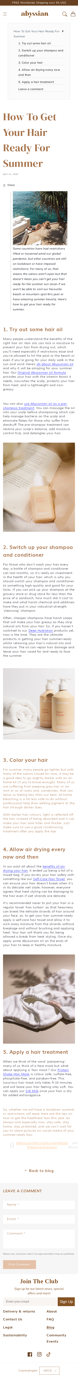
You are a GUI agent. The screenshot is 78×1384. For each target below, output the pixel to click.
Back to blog (41, 1170)
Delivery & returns (19, 1311)
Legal (8, 1327)
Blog (50, 1327)
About (52, 1311)
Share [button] (11, 185)
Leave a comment (30, 89)
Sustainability (15, 1334)
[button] (5, 14)
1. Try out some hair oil (34, 43)
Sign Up (66, 1302)
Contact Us (12, 1318)
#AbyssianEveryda (41, 1147)
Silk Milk (32, 1091)
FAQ (50, 1318)
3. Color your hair (30, 62)
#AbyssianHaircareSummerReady (42, 1143)
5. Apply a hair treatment (36, 82)
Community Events (56, 1337)
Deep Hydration (41, 630)
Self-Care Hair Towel (49, 879)
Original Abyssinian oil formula (42, 372)
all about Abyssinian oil (55, 364)
